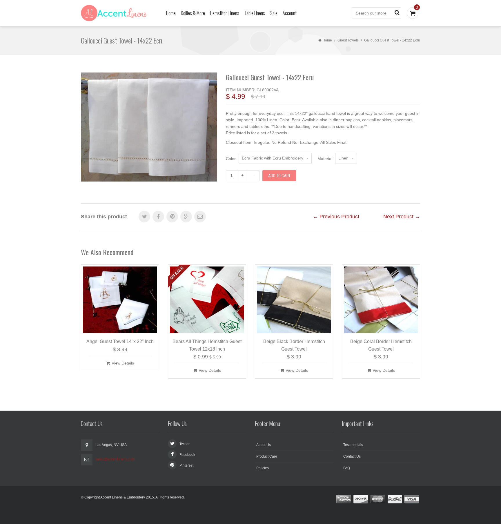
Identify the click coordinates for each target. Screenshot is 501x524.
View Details (123, 363)
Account (290, 13)
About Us (263, 445)
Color (231, 158)
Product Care (266, 456)
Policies (262, 468)
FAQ (346, 468)
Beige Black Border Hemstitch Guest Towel (294, 345)
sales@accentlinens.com (115, 459)
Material (324, 158)
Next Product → (401, 217)
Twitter (184, 444)
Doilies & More (193, 13)
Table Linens (254, 13)
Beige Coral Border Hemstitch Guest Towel (381, 345)
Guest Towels (348, 40)
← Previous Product (336, 217)
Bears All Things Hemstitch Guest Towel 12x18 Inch (207, 345)
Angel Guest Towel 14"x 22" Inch (120, 341)
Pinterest (186, 465)
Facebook (187, 455)
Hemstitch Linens (224, 13)
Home (171, 13)
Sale (273, 13)
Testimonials (353, 445)
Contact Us (352, 456)
